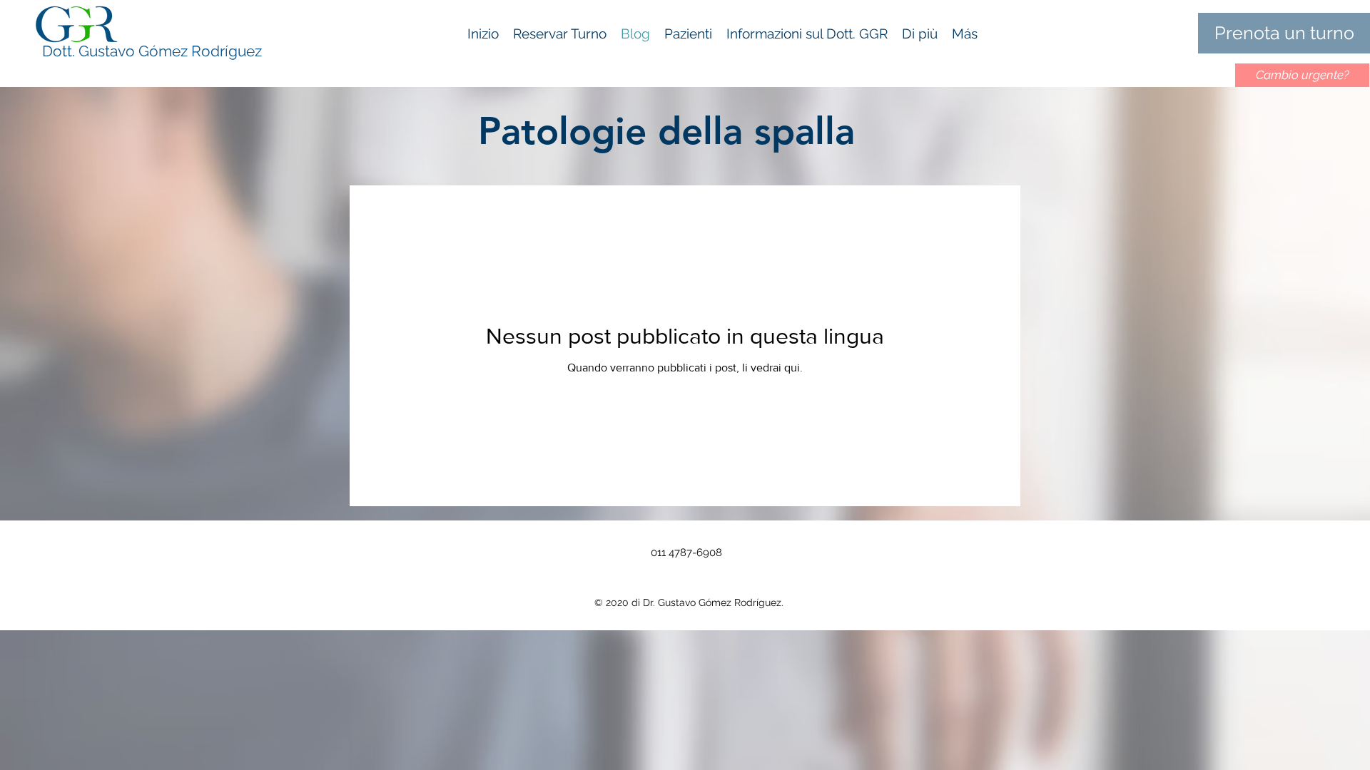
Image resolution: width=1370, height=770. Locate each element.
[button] (920, 33)
